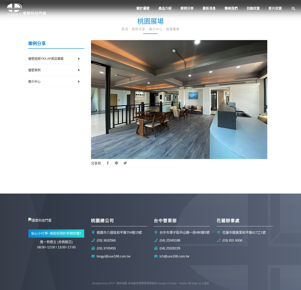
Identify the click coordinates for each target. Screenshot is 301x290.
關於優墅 (143, 8)
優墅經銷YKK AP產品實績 (45, 58)
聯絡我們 (231, 8)
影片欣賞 (275, 8)
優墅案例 (34, 70)
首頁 (125, 29)
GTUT (111, 283)
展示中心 (156, 29)
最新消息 (209, 8)
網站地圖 (121, 283)
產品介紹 (165, 8)
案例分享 (187, 8)
